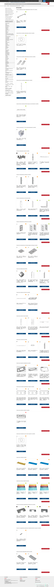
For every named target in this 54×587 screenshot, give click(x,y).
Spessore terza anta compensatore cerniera (24, 551)
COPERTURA (7, 37)
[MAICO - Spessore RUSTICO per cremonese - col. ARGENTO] (32, 348)
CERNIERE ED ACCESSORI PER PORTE (9, 80)
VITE (6, 67)
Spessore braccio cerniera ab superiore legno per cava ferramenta (27, 103)
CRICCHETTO (7, 40)
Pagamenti (21, 579)
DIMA (6, 41)
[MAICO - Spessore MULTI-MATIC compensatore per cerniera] (33, 207)
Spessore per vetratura (21, 457)
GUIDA (6, 46)
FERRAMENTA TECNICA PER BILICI (9, 71)
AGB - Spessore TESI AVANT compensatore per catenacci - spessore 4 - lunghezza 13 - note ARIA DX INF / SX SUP (21, 186)
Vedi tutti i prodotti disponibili (45, 30)
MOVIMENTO (7, 53)
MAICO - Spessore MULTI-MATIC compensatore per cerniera (32, 209)
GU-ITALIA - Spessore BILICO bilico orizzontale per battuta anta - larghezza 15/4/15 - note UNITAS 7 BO (21, 92)
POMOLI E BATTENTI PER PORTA (9, 13)
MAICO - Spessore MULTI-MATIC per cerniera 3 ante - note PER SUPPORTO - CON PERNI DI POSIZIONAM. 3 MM (21, 328)
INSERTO (6, 48)
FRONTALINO (7, 45)
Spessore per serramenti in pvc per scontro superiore (26, 433)
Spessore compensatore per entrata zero (24, 221)
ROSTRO (6, 59)
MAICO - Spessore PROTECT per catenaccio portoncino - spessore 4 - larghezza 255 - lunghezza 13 (32, 304)
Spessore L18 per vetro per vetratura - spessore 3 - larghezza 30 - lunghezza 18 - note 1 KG (21, 493)
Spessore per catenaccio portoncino (23, 292)
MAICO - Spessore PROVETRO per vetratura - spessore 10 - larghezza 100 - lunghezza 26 (32, 469)
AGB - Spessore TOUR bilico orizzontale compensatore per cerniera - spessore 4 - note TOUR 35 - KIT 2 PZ (21, 68)
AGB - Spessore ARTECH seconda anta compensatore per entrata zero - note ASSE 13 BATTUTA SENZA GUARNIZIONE (32, 516)
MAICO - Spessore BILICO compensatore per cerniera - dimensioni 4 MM (21, 210)
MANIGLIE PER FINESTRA (8, 9)
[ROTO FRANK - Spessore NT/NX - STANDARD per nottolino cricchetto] (21, 415)
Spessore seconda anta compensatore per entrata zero (26, 504)
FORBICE (6, 44)
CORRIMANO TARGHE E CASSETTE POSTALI (8, 95)
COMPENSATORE (7, 36)
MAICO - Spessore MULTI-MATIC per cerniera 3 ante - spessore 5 (44, 327)
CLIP (6, 35)
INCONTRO (7, 47)
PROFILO (6, 57)
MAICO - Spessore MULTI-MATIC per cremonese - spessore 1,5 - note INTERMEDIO (21, 351)
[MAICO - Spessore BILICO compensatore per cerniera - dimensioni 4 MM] (21, 207)
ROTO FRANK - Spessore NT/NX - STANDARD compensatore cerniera (44, 163)
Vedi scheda (21, 27)
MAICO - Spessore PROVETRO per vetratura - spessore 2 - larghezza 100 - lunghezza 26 (44, 469)
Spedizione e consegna (22, 580)
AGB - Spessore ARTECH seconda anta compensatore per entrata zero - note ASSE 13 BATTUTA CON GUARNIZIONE (21, 516)
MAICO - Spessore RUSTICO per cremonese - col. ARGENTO (32, 350)
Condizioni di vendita (22, 581)
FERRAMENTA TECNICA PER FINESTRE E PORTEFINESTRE (9, 21)
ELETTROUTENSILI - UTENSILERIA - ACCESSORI (8, 90)
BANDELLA (7, 25)
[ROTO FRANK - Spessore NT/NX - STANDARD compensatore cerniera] (44, 155)
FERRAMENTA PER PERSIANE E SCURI (9, 76)
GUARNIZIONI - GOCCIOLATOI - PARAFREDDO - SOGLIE (9, 74)
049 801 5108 (6, 581)
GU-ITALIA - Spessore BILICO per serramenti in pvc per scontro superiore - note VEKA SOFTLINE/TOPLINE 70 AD (21, 445)
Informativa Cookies (37, 580)
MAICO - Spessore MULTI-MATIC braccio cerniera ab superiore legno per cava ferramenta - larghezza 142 (21, 115)
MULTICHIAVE (7, 54)
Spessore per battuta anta (22, 268)
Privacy (36, 579)
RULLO (6, 60)
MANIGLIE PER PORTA (8, 8)
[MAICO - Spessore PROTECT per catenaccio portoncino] (21, 295)
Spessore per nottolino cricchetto (23, 410)
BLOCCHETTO (7, 26)
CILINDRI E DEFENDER (8, 18)
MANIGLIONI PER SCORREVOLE (9, 10)
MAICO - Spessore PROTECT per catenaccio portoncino (21, 303)
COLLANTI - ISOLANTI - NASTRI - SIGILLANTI (9, 85)
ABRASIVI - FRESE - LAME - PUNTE (9, 86)
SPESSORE (7, 62)
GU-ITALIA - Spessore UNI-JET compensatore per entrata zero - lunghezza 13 (21, 233)
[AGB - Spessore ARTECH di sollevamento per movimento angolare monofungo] (21, 254)
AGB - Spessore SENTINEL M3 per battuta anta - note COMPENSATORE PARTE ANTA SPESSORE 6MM (32, 280)
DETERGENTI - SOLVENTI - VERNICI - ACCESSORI (8, 88)
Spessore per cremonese (22, 339)
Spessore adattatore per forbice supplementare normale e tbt (27, 9)
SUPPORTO (7, 63)
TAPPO (6, 64)
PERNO (6, 55)
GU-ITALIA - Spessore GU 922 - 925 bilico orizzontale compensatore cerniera (21, 45)
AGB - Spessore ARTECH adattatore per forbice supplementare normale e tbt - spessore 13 (21, 21)
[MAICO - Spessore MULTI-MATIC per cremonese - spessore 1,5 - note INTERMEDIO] (21, 342)
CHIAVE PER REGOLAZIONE (9, 33)
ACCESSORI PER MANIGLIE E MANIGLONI (9, 14)
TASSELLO (6, 65)
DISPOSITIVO (7, 42)
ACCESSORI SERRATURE (8, 17)
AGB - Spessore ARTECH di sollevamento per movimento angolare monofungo (21, 257)
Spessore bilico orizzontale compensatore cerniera (25, 33)
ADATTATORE (7, 23)
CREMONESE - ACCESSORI (9, 39)
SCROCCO (6, 61)
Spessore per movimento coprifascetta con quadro (25, 386)
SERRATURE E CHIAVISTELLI (9, 16)
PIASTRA (6, 56)
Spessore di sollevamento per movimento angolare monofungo (27, 245)
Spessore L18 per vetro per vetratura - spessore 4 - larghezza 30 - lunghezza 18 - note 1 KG (32, 493)
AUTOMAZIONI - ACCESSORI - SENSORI (9, 82)
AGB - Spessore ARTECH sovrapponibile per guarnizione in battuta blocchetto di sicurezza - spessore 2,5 (21, 540)
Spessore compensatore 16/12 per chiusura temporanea (26, 127)
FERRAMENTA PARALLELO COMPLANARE (8, 72)
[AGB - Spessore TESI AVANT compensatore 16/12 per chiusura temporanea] (21, 136)
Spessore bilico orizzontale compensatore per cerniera (26, 56)
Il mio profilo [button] (44, 2)
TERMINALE (7, 66)
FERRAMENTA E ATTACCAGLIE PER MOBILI (9, 93)
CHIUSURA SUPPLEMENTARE (9, 34)
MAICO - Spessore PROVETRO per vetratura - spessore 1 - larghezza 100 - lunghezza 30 (21, 469)
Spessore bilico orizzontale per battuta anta (24, 80)
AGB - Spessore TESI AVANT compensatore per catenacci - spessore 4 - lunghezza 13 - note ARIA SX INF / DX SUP (32, 186)
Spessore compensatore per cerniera (23, 198)
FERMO (6, 43)
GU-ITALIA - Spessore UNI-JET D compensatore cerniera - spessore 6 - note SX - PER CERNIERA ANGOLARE (32, 163)
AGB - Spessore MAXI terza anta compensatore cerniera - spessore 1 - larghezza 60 (21, 563)
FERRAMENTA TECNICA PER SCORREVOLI (9, 69)
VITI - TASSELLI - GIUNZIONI (9, 83)
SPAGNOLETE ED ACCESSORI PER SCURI (9, 78)
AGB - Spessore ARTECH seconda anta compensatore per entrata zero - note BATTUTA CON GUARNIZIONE (44, 516)
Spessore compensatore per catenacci (24, 174)
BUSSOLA (6, 27)
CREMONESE (7, 38)
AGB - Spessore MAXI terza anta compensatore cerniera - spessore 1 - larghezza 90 (32, 563)
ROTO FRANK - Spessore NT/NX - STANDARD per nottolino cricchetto (21, 422)
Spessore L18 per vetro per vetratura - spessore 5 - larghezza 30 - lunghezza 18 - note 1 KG (44, 493)
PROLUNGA (7, 58)
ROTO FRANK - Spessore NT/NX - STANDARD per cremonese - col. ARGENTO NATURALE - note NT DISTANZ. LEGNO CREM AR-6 (44, 351)
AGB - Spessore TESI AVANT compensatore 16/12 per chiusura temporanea (21, 139)
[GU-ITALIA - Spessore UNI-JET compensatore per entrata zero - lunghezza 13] (21, 230)
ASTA (6, 24)
